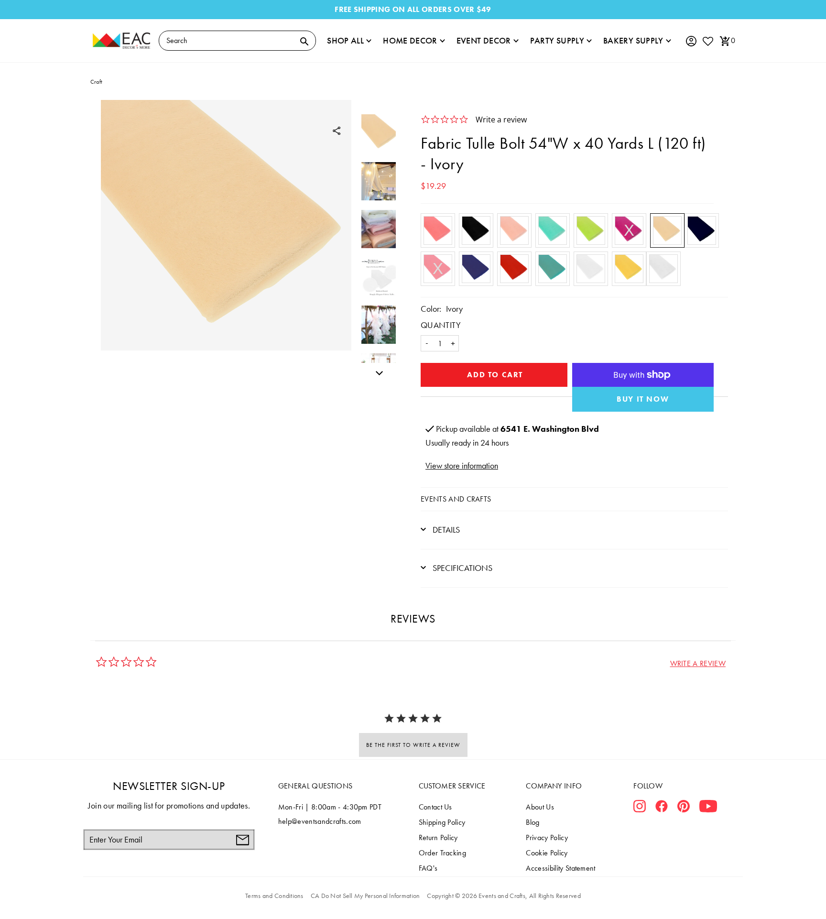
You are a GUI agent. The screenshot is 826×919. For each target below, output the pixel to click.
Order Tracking (442, 853)
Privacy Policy (546, 837)
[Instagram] (639, 808)
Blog (532, 822)
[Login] (691, 41)
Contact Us (435, 807)
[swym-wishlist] (707, 41)
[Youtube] (708, 808)
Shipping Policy (442, 822)
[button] (698, 663)
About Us (540, 807)
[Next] (376, 371)
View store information (461, 465)
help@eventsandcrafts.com (319, 821)
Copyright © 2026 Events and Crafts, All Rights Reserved (503, 895)
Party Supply (557, 40)
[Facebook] (661, 808)
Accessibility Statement (560, 868)
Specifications (461, 567)
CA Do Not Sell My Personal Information (365, 895)
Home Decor (410, 40)
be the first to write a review (413, 745)
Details (445, 529)
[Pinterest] (683, 808)
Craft (96, 82)
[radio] (438, 230)
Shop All (345, 40)
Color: (431, 308)
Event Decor (483, 40)
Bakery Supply (633, 40)
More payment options (643, 399)
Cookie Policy (546, 853)
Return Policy (438, 837)
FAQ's (428, 868)
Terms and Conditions (274, 895)
